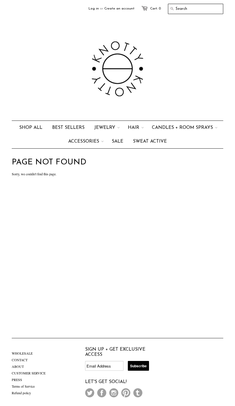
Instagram (113, 392)
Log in (94, 8)
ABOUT (18, 366)
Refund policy (21, 393)
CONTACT (20, 360)
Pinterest (125, 392)
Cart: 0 (155, 8)
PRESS (17, 379)
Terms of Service (23, 386)
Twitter (89, 392)
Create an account (119, 8)
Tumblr (137, 392)
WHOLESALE (22, 353)
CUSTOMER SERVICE (29, 373)
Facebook (101, 392)
